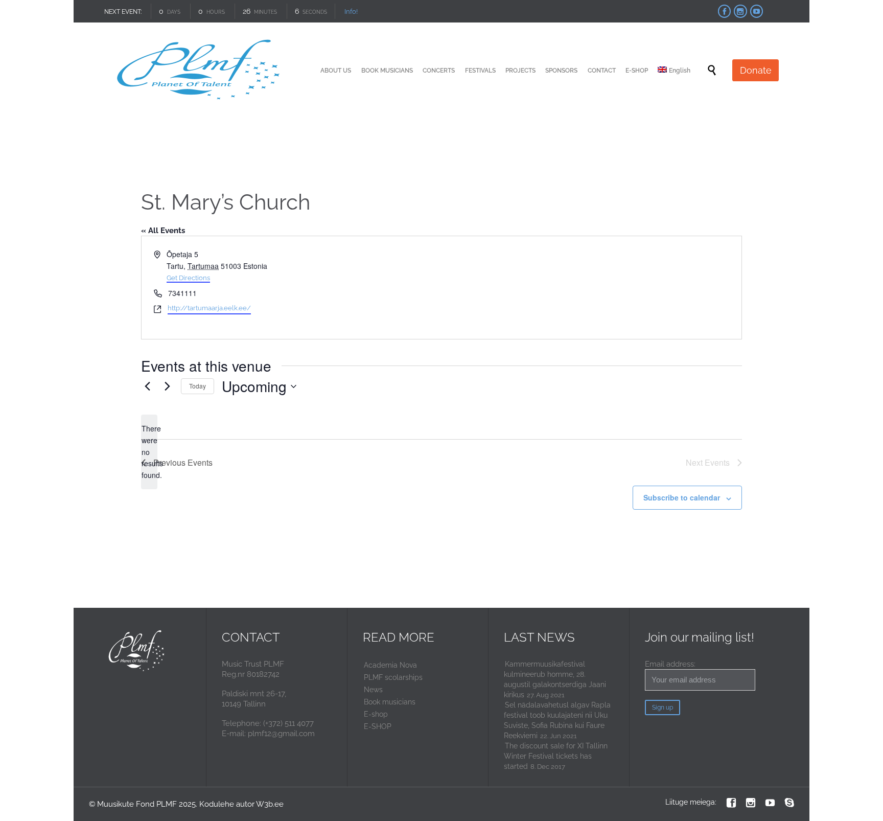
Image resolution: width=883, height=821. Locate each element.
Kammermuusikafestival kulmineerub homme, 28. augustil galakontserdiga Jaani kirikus (555, 679)
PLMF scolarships (393, 677)
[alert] (149, 452)
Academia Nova (390, 665)
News (373, 690)
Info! (351, 11)
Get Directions (188, 278)
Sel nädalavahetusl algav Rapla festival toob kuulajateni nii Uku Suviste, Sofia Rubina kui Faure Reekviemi (557, 720)
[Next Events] (167, 386)
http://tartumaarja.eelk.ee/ (209, 308)
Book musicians (389, 702)
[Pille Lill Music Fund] (199, 70)
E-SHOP (377, 726)
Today (197, 385)
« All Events (163, 230)
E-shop (376, 714)
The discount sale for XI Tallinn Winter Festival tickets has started (556, 756)
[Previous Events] (147, 386)
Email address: (670, 664)
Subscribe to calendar (681, 497)
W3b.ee (270, 804)
